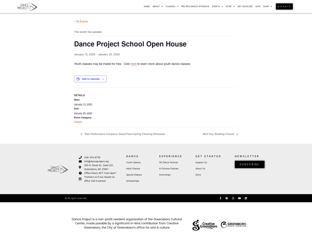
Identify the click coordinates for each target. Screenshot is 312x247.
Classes (171, 6)
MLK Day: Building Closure (219, 134)
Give (257, 6)
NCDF (229, 6)
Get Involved (245, 6)
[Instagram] (233, 198)
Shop (266, 6)
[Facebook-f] (220, 198)
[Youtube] (239, 198)
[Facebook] (227, 198)
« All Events (81, 21)
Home (147, 6)
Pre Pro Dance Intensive (195, 6)
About (156, 6)
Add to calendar (91, 78)
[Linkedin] (246, 198)
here (134, 63)
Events (216, 6)
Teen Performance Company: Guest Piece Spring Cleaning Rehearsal (124, 134)
